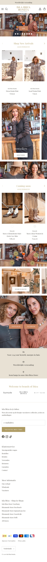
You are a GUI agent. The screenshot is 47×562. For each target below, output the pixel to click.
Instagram (16, 326)
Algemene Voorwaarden (8, 541)
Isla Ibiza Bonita (10, 554)
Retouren (5, 463)
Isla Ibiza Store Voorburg (11, 504)
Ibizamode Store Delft (9, 517)
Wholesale (5, 487)
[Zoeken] (7, 9)
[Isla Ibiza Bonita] (23, 9)
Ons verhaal (6, 484)
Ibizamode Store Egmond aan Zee (14, 511)
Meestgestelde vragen (9, 450)
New (23, 28)
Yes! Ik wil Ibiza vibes (13, 429)
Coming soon (23, 186)
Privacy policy (22, 541)
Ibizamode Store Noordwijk (12, 514)
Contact (5, 470)
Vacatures (5, 490)
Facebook (31, 326)
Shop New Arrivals (23, 43)
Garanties (5, 467)
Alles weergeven (23, 47)
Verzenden (5, 460)
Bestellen (5, 453)
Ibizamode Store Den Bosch (11, 507)
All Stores (5, 521)
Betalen (4, 457)
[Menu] (2, 9)
